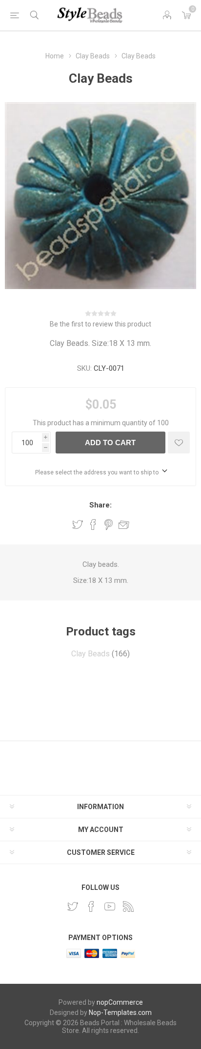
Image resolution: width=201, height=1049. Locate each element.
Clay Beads (90, 653)
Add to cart (110, 442)
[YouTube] (110, 906)
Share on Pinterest (108, 524)
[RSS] (128, 906)
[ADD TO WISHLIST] (179, 442)
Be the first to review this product (100, 324)
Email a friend (124, 524)
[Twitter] (72, 906)
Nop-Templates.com (120, 1012)
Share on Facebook (93, 524)
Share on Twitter (77, 524)
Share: (100, 505)
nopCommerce (120, 1002)
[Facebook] (91, 906)
